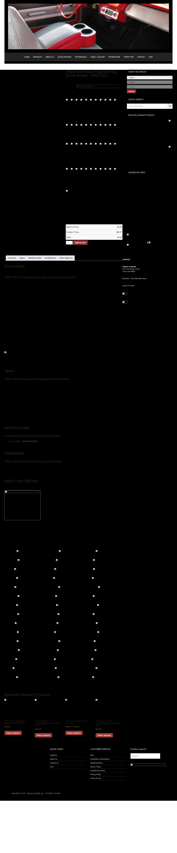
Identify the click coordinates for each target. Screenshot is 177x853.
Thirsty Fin (129, 57)
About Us (50, 57)
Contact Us (54, 763)
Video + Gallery (98, 57)
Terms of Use (95, 778)
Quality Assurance (97, 770)
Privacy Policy (95, 774)
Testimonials (81, 57)
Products (37, 57)
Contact (141, 57)
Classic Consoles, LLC (35, 793)
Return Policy (95, 767)
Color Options (64, 57)
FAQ (92, 755)
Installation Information (99, 759)
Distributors (114, 57)
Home (27, 57)
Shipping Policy (96, 763)
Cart (151, 57)
